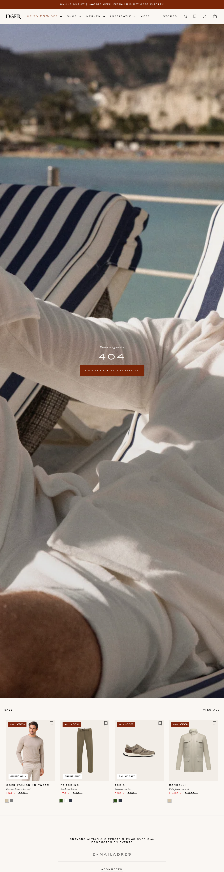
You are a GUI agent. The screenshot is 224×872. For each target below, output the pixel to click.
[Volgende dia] (50, 750)
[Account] (205, 16)
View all (211, 710)
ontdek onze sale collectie (112, 370)
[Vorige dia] (11, 750)
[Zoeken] (185, 16)
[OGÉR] (13, 16)
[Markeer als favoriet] (51, 723)
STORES (170, 16)
